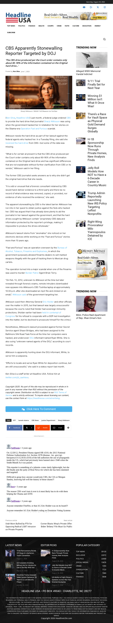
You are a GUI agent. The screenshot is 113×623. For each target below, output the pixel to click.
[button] (104, 39)
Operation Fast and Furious (34, 128)
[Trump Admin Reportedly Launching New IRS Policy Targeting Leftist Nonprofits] (80, 194)
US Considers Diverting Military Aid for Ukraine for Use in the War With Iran (26, 565)
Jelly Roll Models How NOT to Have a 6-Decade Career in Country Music (97, 176)
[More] (68, 427)
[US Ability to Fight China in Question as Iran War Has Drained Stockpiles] (45, 579)
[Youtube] (84, 7)
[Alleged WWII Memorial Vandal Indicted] (91, 60)
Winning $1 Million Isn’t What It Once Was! (96, 101)
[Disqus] (39, 477)
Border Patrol (32, 273)
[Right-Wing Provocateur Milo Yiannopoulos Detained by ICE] (80, 223)
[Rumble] (91, 7)
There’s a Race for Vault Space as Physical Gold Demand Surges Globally (97, 122)
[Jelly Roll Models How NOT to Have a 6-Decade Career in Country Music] (80, 169)
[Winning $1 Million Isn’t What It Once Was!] (80, 97)
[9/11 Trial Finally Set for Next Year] (80, 82)
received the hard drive (17, 143)
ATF (14, 420)
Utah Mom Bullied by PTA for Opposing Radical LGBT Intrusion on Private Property (21, 526)
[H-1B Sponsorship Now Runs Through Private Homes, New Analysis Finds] (80, 141)
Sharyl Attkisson (52, 121)
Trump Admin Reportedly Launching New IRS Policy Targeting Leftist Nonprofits (97, 203)
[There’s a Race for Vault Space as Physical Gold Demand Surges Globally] (80, 115)
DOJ (32, 338)
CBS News (35, 420)
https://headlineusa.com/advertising (43, 398)
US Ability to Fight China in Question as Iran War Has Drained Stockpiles (62, 579)
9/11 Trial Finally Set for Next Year (96, 84)
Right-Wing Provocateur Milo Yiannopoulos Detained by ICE (96, 230)
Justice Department (48, 420)
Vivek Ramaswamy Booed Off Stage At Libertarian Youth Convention (26, 553)
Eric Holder (48, 301)
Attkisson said (19, 294)
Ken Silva (16, 71)
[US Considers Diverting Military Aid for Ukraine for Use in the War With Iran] (10, 565)
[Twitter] (98, 7)
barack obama (23, 420)
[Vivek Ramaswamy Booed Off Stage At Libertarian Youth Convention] (10, 553)
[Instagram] (104, 7)
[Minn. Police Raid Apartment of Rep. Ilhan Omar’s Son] (91, 304)
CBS (68, 117)
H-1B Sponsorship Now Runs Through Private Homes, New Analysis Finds (97, 150)
